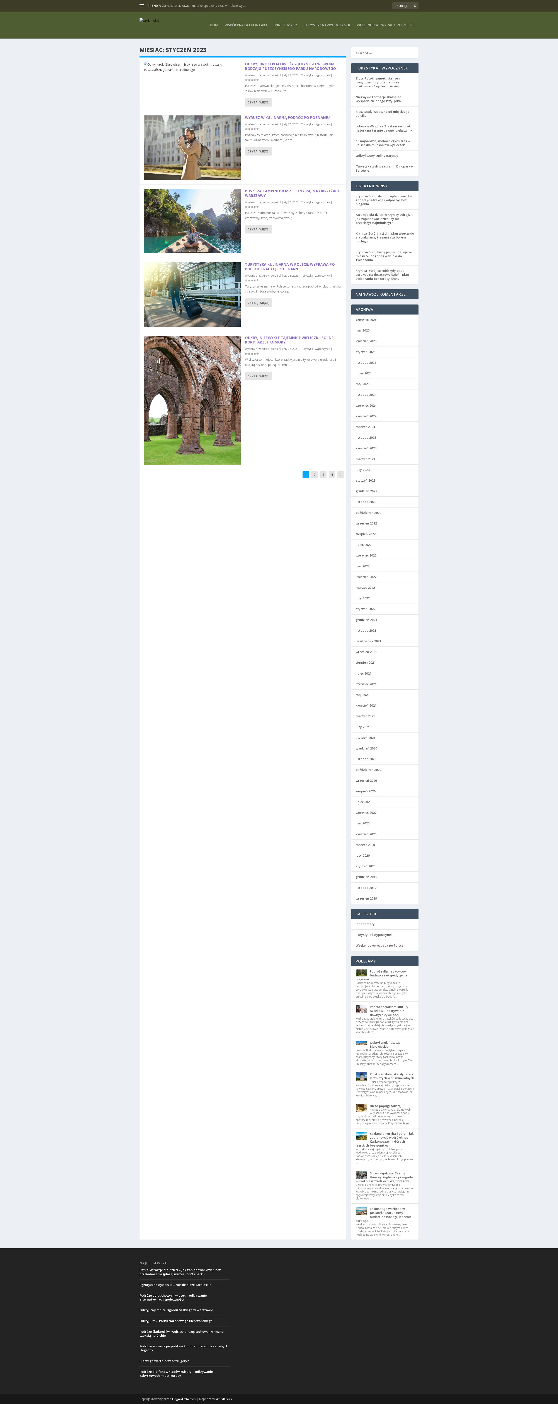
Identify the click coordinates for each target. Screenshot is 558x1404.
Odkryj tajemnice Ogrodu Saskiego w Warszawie (176, 1310)
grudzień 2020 (366, 748)
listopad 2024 (366, 394)
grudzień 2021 (366, 620)
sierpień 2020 (366, 791)
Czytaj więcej (259, 102)
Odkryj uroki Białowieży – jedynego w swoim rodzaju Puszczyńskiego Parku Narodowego (290, 66)
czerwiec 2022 (366, 555)
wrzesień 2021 (366, 652)
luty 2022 (363, 598)
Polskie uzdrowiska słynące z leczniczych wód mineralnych (392, 1076)
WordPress (224, 1399)
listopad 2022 (366, 502)
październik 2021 (368, 641)
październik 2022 (368, 513)
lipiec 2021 (363, 673)
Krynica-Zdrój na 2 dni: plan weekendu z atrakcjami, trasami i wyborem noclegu (385, 237)
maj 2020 (362, 823)
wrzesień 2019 (366, 898)
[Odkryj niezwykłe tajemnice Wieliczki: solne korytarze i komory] (192, 400)
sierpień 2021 (366, 662)
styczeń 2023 (365, 480)
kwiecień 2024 (366, 416)
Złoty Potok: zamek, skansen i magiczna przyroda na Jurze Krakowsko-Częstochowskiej (378, 82)
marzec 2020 (365, 845)
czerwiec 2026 (366, 320)
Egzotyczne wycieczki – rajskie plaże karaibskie (175, 1285)
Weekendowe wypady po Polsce (386, 25)
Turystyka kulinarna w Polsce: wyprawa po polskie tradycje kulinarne (290, 266)
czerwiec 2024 (366, 405)
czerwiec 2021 (366, 684)
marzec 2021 (365, 716)
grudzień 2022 (366, 491)
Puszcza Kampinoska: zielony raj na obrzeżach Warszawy (292, 193)
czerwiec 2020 (366, 812)
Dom (214, 25)
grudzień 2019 (366, 877)
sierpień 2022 (366, 534)
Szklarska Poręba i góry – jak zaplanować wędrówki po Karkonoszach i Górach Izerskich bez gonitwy (385, 1140)
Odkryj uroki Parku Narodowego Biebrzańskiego (176, 1321)
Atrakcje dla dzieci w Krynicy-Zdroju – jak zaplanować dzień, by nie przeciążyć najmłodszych (384, 219)
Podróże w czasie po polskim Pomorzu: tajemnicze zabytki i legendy (184, 1348)
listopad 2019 (366, 888)
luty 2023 (363, 470)
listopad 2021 (366, 630)
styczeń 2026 (365, 352)
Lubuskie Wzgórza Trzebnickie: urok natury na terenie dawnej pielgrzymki (384, 128)
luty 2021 (363, 727)
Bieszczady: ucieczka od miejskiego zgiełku (382, 114)
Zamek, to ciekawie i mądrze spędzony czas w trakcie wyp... (204, 5)
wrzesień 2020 (366, 780)
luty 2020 (363, 855)
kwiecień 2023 (366, 448)
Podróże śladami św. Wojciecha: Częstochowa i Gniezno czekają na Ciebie (182, 1334)
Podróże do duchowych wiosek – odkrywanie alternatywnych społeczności (173, 1297)
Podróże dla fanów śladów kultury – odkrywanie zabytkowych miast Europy (176, 1374)
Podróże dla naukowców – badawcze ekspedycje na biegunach (382, 975)
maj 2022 (362, 566)
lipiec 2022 (363, 545)
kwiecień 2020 (366, 834)
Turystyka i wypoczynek (327, 25)
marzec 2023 (365, 459)
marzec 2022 (365, 587)
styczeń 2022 (365, 609)
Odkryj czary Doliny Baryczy (377, 156)
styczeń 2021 (365, 738)
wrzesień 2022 (366, 523)
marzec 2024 (365, 427)
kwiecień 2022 (366, 577)
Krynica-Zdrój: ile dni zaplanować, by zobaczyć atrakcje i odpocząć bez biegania (384, 200)
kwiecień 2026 (366, 341)
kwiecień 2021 (366, 705)
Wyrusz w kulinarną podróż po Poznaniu (287, 117)
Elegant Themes (184, 1399)
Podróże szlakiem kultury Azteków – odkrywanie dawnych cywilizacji (389, 1011)
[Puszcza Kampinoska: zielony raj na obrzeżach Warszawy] (192, 221)
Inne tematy (285, 25)
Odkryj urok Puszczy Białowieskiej (385, 1044)
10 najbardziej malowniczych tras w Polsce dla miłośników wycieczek (383, 143)
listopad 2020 (366, 759)
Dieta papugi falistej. (386, 1106)
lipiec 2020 (363, 802)
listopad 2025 (366, 362)
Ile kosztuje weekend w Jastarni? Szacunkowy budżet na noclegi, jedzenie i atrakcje (384, 1215)
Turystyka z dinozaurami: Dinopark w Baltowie (384, 168)
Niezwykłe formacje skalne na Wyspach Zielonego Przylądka (378, 99)
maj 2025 (362, 384)
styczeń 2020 (365, 866)
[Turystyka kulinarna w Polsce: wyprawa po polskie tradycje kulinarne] (192, 294)
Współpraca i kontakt (246, 25)
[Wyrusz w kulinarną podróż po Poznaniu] (192, 147)
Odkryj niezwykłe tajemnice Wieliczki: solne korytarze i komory (289, 340)
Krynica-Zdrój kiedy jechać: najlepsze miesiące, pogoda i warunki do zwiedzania (384, 256)
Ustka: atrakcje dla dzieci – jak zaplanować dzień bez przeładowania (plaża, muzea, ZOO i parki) (180, 1272)
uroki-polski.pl (272, 75)
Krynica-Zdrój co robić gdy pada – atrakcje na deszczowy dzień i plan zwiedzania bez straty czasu (382, 275)
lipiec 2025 (363, 373)
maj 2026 (362, 330)
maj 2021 (362, 695)
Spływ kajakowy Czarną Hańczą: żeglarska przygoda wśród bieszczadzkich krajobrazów (384, 1177)
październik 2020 (368, 770)
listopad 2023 (366, 437)
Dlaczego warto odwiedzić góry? (164, 1361)
